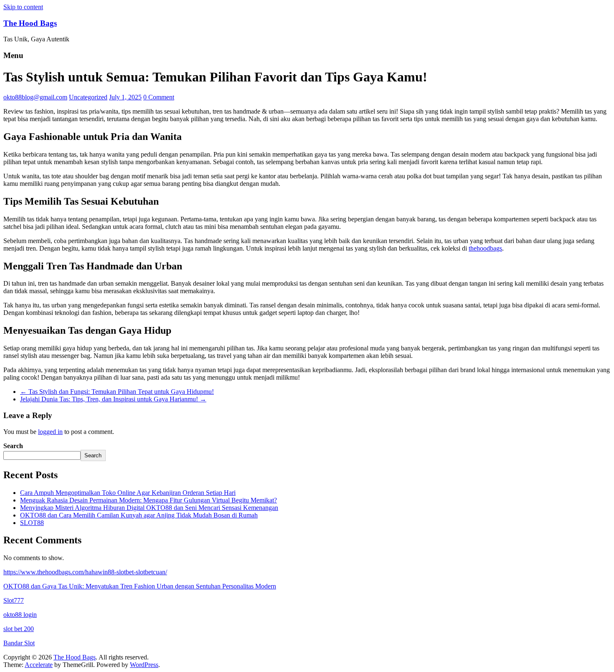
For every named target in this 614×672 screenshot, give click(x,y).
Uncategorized (88, 97)
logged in (50, 431)
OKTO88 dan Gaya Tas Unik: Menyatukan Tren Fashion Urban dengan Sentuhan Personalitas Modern (139, 586)
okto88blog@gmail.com (35, 97)
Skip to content (23, 6)
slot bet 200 (18, 628)
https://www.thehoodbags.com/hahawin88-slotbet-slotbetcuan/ (85, 572)
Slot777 (13, 600)
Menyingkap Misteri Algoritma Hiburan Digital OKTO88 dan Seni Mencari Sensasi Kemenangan (149, 507)
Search (13, 445)
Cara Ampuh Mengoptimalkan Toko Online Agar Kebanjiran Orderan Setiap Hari (128, 492)
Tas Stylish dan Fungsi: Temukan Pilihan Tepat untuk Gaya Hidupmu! (117, 391)
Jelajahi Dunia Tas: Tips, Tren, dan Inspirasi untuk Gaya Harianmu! (113, 399)
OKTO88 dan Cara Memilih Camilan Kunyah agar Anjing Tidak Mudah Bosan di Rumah (139, 515)
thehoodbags (485, 248)
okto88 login (20, 614)
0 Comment (158, 97)
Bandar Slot (19, 643)
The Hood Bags (30, 23)
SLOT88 (32, 522)
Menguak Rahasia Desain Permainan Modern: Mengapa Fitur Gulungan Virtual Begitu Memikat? (148, 500)
